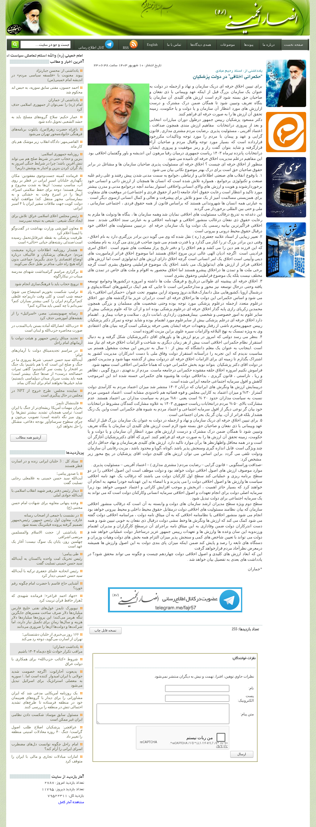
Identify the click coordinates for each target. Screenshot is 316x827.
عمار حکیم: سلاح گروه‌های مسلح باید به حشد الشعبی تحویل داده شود (46, 119)
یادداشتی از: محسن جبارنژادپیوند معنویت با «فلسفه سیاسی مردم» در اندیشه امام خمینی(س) (46, 75)
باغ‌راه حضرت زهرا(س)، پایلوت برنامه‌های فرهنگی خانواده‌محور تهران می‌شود (46, 131)
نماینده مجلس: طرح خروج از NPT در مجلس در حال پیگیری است (46, 392)
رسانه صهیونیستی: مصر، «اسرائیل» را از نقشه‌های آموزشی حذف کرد (46, 315)
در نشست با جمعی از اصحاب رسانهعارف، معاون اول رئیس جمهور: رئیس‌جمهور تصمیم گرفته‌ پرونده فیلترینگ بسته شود (46, 520)
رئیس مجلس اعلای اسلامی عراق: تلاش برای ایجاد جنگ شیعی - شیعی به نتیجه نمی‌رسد (46, 218)
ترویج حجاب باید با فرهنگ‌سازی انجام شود (47, 284)
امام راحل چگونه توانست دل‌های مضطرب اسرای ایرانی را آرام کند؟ (46, 746)
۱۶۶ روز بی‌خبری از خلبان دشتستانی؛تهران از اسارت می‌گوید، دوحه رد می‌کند (52, 636)
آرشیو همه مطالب (28, 437)
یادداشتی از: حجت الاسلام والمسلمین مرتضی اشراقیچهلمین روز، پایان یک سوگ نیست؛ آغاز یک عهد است (46, 539)
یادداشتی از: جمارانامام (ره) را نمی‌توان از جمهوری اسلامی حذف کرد (46, 104)
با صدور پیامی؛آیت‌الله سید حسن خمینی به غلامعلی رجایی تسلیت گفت (46, 478)
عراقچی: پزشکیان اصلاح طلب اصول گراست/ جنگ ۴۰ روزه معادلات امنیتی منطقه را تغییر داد (46, 732)
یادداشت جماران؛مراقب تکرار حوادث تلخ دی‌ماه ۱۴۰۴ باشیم (50, 649)
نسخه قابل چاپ (105, 630)
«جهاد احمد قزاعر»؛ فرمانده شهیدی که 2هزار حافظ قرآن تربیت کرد (46, 597)
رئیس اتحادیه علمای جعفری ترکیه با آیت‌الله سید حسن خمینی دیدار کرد (46, 573)
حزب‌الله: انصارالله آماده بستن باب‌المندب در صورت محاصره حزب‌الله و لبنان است (46, 328)
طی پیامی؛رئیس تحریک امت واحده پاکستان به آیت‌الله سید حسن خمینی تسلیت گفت (46, 558)
